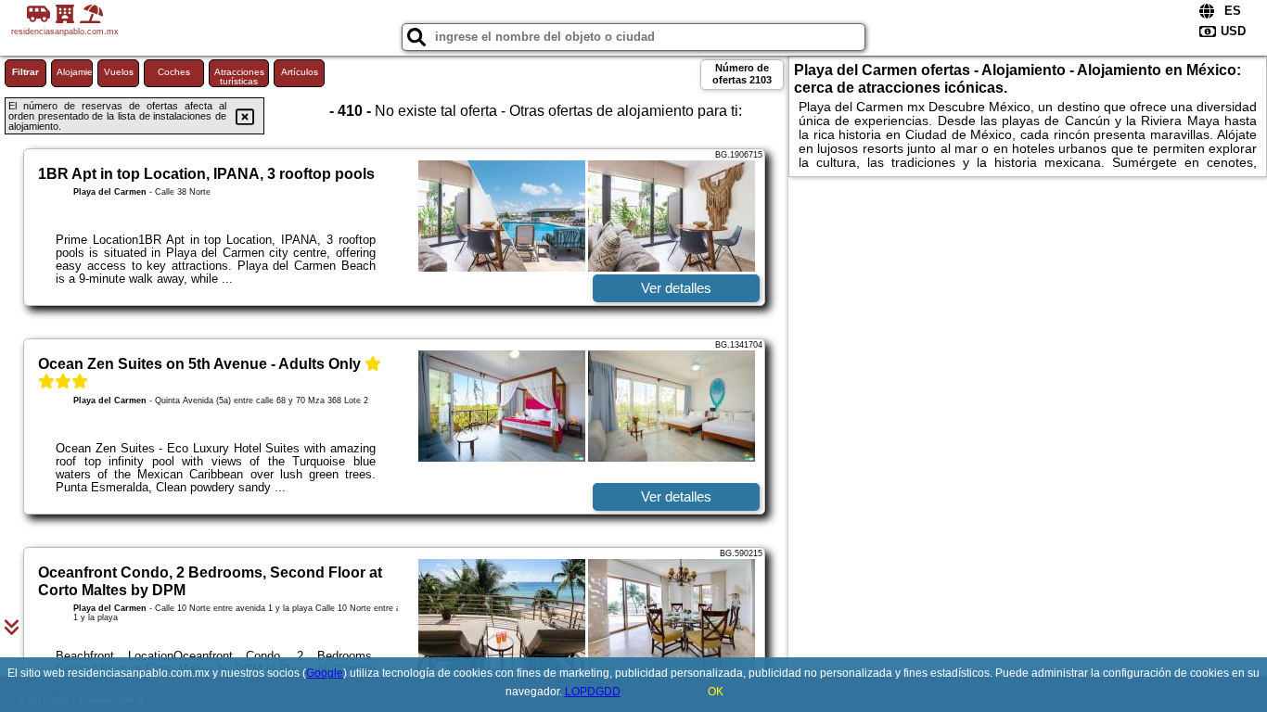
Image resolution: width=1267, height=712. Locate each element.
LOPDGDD (593, 691)
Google (324, 673)
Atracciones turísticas (239, 76)
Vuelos (119, 72)
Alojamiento (75, 72)
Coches (174, 72)
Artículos (299, 72)
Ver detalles (676, 288)
